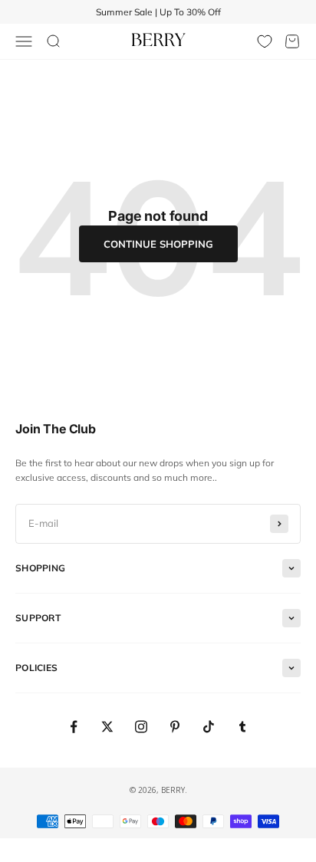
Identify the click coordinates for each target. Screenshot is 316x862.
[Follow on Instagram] (141, 726)
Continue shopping (158, 244)
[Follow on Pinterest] (175, 726)
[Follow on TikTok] (208, 726)
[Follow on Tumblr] (242, 726)
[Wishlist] (265, 41)
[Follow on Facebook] (73, 726)
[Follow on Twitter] (107, 726)
